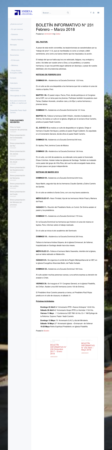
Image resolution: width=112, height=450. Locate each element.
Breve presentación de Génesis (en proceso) (17, 202)
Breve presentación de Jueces (17, 152)
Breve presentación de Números (17, 176)
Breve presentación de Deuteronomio (17, 168)
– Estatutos (14, 34)
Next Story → (87, 340)
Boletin (46, 330)
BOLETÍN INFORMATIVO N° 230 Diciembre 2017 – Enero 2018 (58, 349)
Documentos (14, 55)
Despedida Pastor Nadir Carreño (18, 111)
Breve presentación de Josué (17, 160)
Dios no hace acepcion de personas (18, 128)
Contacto (13, 78)
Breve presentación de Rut (17, 144)
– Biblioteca (14, 65)
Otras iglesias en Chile (18, 95)
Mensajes (13, 45)
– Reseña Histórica (16, 39)
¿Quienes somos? (16, 24)
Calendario (14, 83)
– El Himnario (14, 60)
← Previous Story (55, 341)
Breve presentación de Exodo (17, 192)
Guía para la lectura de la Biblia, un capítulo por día (18, 103)
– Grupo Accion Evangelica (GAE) (16, 71)
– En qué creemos (16, 29)
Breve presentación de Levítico (17, 184)
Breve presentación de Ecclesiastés (17, 136)
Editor (58, 34)
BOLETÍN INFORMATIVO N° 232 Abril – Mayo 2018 (88, 346)
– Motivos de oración (17, 50)
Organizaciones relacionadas (15, 89)
